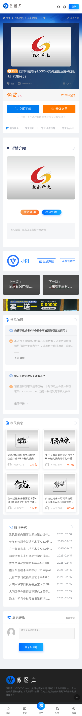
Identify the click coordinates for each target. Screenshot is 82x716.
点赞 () (53, 212)
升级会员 (61, 109)
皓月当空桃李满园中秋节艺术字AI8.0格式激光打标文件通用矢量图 (31, 570)
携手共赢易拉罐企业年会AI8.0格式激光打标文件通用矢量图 (31, 563)
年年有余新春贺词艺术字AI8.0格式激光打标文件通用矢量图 (59, 457)
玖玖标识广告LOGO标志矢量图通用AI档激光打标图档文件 (21, 286)
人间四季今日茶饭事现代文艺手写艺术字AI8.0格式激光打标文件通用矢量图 (31, 591)
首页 (8, 18)
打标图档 (19, 18)
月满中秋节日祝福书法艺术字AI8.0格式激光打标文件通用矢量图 (31, 584)
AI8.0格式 (32, 18)
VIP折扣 (70, 95)
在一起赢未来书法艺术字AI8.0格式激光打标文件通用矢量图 (22, 500)
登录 (74, 6)
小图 (12, 84)
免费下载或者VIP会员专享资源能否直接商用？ (41, 330)
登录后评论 (31, 647)
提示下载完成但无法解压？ (29, 376)
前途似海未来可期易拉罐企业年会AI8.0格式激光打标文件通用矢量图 (59, 500)
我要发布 (74, 18)
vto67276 (19, 464)
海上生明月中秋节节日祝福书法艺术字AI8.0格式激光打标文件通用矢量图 (31, 598)
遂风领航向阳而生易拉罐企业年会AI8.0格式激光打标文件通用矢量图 (22, 457)
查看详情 (19, 358)
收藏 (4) (31, 212)
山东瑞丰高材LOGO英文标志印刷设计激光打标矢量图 (61, 286)
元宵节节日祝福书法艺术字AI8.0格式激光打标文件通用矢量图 (31, 577)
